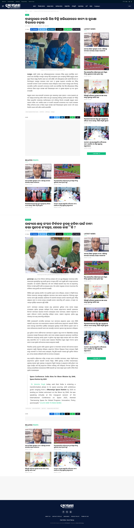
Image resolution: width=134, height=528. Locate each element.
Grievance (18, 1)
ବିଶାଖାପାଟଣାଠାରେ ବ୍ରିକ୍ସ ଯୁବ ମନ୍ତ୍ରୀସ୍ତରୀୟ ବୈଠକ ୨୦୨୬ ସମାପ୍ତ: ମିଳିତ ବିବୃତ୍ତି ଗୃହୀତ (37, 204)
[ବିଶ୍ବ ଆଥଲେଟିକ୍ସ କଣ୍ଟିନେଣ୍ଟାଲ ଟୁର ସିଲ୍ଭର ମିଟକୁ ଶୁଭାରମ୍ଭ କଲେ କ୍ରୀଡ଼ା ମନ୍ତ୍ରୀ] (67, 171)
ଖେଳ (91, 6)
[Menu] (3, 6)
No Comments (39, 26)
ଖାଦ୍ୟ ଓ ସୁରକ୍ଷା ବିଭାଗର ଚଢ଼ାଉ (32, 111)
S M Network (67, 523)
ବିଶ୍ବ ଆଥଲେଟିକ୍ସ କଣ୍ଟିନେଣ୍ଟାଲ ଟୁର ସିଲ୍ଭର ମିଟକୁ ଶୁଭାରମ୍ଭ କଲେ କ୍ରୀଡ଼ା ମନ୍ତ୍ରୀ (66, 181)
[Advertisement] (52, 138)
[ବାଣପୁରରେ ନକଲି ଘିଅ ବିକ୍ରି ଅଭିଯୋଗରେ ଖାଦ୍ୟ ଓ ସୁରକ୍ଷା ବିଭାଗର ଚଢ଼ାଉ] (52, 51)
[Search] (129, 1)
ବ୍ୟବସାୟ (80, 6)
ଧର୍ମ (87, 6)
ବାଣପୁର (52, 111)
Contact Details (11, 1)
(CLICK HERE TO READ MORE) (50, 403)
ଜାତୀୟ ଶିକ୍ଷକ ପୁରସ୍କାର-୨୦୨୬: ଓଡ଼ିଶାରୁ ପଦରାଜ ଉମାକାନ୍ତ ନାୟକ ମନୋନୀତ (37, 181)
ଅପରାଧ (27, 14)
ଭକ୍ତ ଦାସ (44, 408)
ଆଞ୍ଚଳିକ (67, 6)
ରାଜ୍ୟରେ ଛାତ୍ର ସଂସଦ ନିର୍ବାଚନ (52, 408)
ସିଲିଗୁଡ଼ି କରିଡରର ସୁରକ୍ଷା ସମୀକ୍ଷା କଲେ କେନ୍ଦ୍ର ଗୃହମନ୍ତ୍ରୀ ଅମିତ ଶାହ (95, 96)
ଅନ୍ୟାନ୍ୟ (97, 6)
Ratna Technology (80, 523)
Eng (129, 6)
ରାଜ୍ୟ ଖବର (50, 6)
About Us (4, 1)
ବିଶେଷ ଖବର (41, 6)
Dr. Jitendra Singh (38, 384)
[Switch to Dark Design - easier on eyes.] (131, 1)
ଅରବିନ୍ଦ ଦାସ (28, 408)
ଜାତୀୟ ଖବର (59, 6)
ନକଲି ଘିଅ (42, 111)
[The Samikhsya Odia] (13, 6)
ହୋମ (34, 6)
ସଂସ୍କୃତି (74, 6)
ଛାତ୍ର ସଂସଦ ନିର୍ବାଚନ (36, 408)
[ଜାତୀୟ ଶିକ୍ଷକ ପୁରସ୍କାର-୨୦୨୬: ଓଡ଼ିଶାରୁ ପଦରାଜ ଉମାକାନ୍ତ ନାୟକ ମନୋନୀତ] (38, 171)
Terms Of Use (31, 1)
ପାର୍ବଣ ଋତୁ (47, 111)
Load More (96, 153)
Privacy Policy (24, 1)
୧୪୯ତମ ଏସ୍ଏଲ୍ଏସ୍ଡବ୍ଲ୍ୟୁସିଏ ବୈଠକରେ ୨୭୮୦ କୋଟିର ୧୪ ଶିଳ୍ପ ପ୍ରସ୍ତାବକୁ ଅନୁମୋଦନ (65, 204)
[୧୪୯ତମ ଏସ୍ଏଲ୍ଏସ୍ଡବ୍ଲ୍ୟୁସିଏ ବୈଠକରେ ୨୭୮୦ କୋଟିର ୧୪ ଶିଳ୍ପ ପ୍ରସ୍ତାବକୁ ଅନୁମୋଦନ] (67, 194)
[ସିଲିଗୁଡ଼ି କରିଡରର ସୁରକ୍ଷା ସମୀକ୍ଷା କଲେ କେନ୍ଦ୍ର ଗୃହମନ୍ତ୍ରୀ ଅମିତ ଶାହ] (96, 86)
